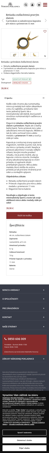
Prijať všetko (24, 448)
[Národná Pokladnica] (10, 4)
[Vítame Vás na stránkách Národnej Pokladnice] (32, 4)
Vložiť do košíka (24, 215)
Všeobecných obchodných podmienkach (17, 422)
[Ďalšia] (46, 21)
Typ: (3, 79)
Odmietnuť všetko (24, 440)
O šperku (8, 98)
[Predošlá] (3, 21)
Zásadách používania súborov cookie (21, 424)
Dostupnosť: (6, 82)
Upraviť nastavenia (24, 432)
